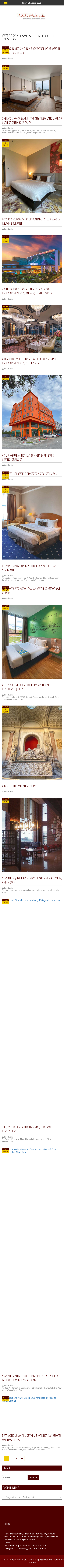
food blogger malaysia (14, 130)
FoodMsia (8, 58)
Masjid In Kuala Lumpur (30, 1139)
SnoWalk (49, 1388)
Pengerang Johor (40, 697)
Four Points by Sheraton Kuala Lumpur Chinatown (25, 890)
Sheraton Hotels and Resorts (14, 132)
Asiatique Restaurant (13, 578)
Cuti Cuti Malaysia (12, 1139)
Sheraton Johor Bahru (36, 132)
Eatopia (8, 1447)
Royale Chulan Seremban (12, 580)
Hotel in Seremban (51, 578)
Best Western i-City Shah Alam (17, 1388)
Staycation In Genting (40, 1447)
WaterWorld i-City (14, 1390)
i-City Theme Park (38, 1388)
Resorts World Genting (21, 1447)
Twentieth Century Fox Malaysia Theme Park (26, 1449)
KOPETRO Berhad (24, 697)
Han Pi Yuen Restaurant (32, 578)
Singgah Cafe (53, 697)
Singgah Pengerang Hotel (12, 699)
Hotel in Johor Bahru (33, 130)
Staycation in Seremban (34, 580)
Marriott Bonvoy (49, 130)
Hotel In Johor (10, 697)
